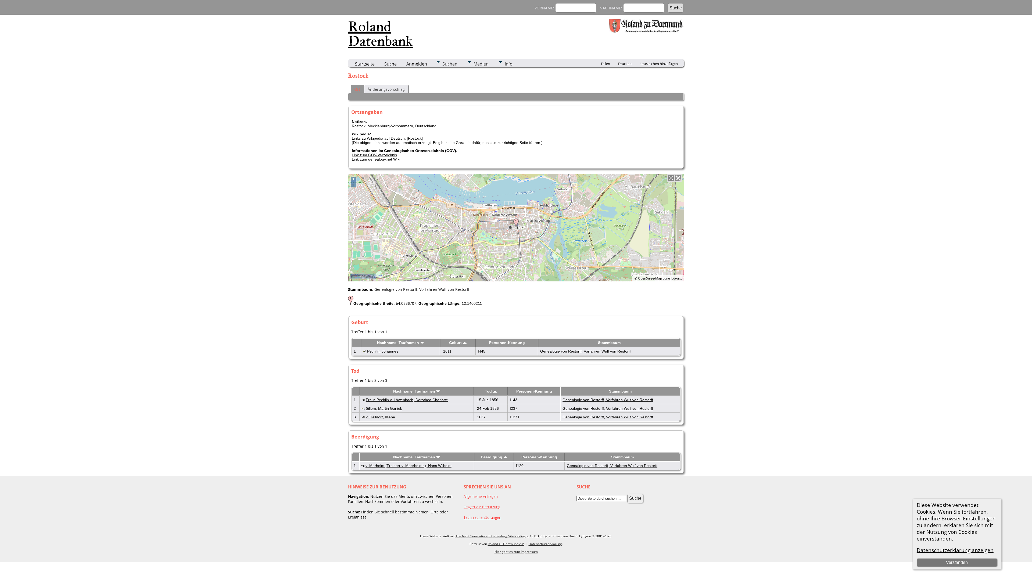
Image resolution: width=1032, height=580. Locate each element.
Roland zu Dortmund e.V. (506, 544)
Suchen (449, 64)
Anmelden (416, 64)
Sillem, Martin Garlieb (384, 408)
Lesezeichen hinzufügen (659, 63)
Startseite (365, 64)
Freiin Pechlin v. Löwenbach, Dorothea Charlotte (407, 400)
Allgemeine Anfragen (481, 496)
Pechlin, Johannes (382, 351)
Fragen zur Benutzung (482, 506)
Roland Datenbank (380, 34)
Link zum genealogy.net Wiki (376, 159)
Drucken (625, 63)
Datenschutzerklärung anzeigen (955, 550)
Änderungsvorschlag (386, 89)
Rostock (415, 138)
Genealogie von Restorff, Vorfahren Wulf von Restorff (585, 351)
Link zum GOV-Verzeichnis (374, 155)
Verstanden (957, 562)
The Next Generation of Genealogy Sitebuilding (491, 536)
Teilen (605, 63)
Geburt (456, 342)
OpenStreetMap (650, 278)
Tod (489, 391)
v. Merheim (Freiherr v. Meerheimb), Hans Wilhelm (409, 465)
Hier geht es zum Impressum (516, 551)
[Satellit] (678, 178)
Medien (481, 64)
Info (509, 64)
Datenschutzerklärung (545, 544)
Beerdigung (492, 457)
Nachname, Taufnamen (398, 342)
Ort (357, 89)
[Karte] (671, 178)
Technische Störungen (482, 517)
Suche (390, 64)
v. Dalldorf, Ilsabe (380, 417)
